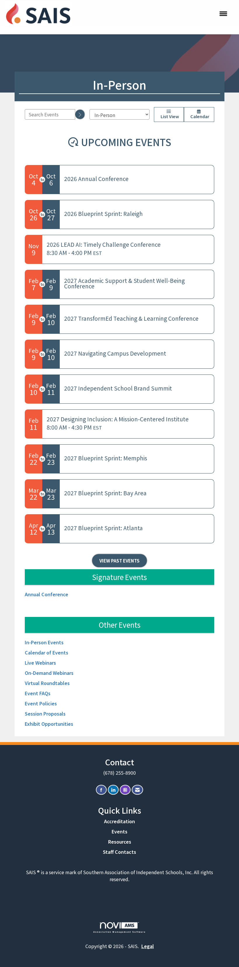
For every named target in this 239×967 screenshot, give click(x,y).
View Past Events (119, 561)
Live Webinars (40, 662)
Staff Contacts (119, 851)
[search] (80, 114)
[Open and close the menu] (156, 13)
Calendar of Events (46, 652)
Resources (119, 841)
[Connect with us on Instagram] (125, 790)
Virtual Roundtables (47, 682)
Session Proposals (45, 713)
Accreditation (119, 821)
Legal (147, 946)
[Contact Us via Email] (137, 790)
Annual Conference (46, 594)
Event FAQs (37, 693)
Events (119, 831)
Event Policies (41, 703)
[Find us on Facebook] (101, 790)
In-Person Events (44, 642)
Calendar (199, 116)
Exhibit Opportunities (49, 723)
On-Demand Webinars (49, 672)
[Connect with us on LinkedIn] (113, 790)
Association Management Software (119, 932)
